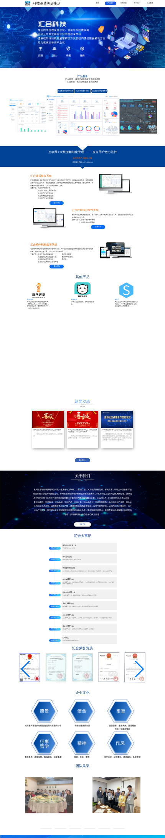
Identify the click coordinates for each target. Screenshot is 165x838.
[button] (25, 669)
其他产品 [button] (82, 277)
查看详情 (57, 203)
